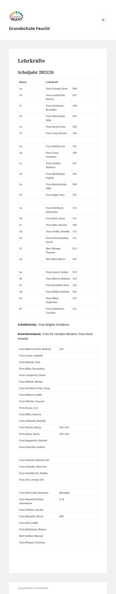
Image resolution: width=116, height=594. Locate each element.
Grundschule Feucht (29, 28)
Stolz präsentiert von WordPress (33, 588)
